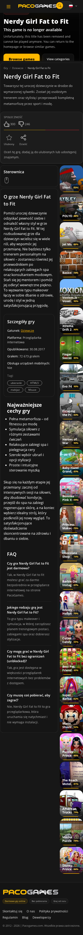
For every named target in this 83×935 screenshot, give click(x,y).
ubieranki (16, 383)
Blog (25, 917)
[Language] (73, 6)
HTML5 (34, 383)
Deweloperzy (42, 917)
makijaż (15, 390)
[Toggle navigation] (8, 6)
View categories (58, 59)
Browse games (22, 59)
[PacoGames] (31, 893)
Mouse (32, 390)
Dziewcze (27, 331)
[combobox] (66, 5)
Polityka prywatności (53, 911)
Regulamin (10, 917)
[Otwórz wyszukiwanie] (59, 5)
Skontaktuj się (12, 911)
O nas (31, 911)
